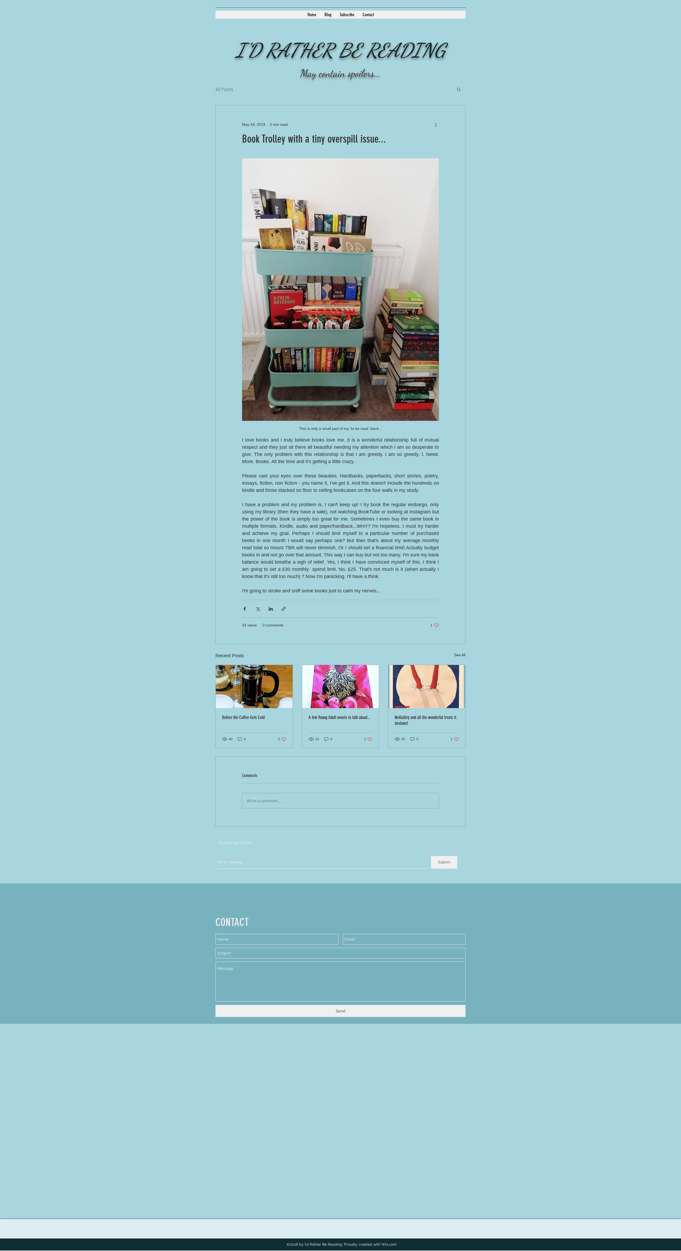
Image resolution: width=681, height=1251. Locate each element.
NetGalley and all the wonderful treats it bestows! (425, 720)
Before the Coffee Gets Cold (243, 717)
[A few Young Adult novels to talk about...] (340, 686)
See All (460, 655)
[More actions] (436, 124)
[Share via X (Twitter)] (257, 608)
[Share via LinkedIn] (270, 608)
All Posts (224, 89)
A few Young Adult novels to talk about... (340, 717)
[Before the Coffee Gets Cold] (254, 686)
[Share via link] (283, 608)
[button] (458, 89)
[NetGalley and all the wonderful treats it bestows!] (426, 686)
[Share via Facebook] (244, 608)
